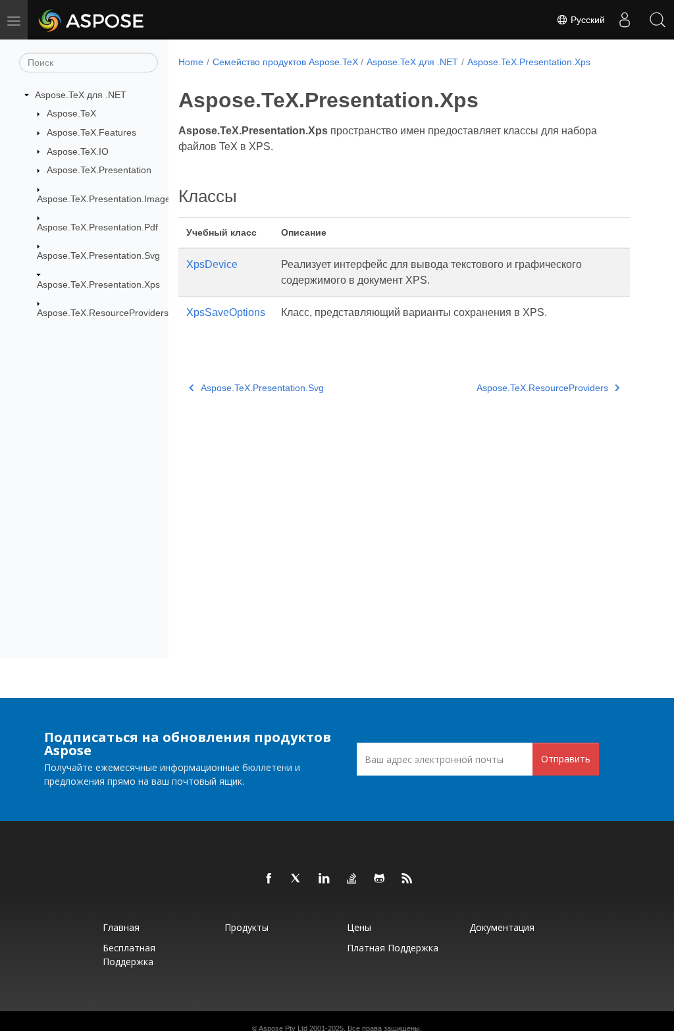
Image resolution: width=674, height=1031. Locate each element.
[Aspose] (92, 19)
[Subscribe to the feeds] (407, 878)
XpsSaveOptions (225, 312)
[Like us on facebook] (269, 878)
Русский (586, 19)
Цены (359, 927)
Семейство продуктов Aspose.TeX (285, 62)
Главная (121, 927)
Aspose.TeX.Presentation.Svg (98, 255)
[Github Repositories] (379, 878)
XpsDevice (212, 264)
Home (190, 62)
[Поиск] (657, 20)
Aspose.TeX (71, 113)
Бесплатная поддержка (129, 954)
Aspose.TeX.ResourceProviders (102, 312)
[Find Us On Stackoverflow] (352, 878)
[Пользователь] (624, 20)
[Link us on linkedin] (324, 878)
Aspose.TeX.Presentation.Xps (98, 284)
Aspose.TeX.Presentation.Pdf (97, 227)
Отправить (565, 759)
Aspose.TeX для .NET (80, 95)
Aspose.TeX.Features (91, 132)
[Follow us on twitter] (296, 878)
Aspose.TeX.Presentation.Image (103, 199)
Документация (501, 927)
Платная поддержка (392, 947)
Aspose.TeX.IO (78, 151)
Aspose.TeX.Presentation (99, 170)
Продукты (246, 927)
